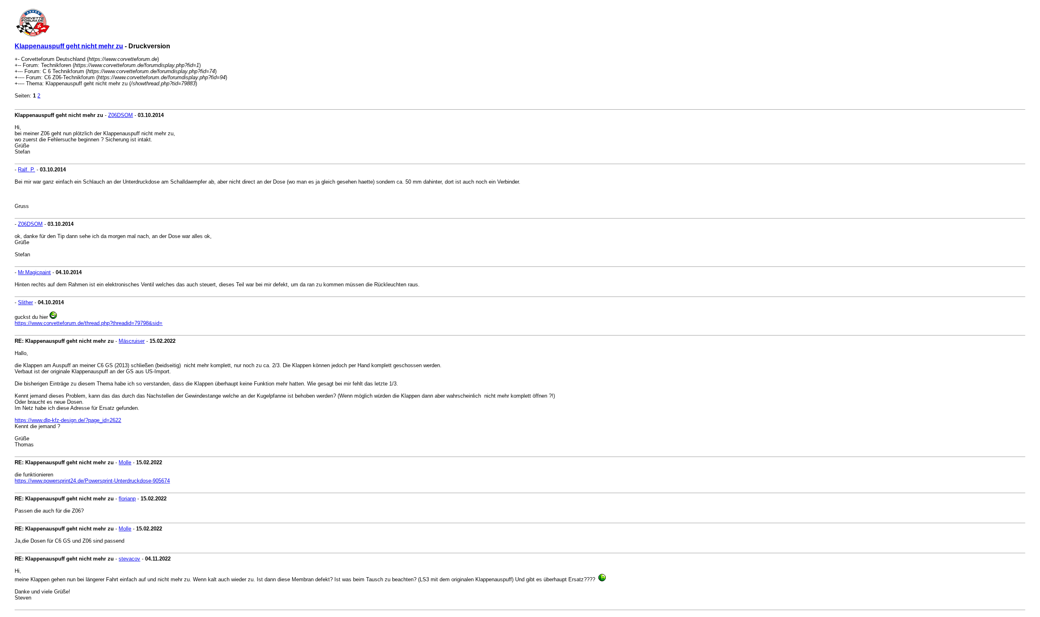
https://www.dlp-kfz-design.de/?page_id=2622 (68, 420)
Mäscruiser (132, 341)
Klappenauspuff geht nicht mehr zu (69, 46)
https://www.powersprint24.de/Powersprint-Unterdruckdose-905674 (92, 481)
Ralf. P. (26, 170)
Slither (25, 302)
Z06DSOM (120, 115)
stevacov (129, 559)
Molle (125, 462)
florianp (127, 499)
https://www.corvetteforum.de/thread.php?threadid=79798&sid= (88, 323)
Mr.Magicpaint (34, 272)
